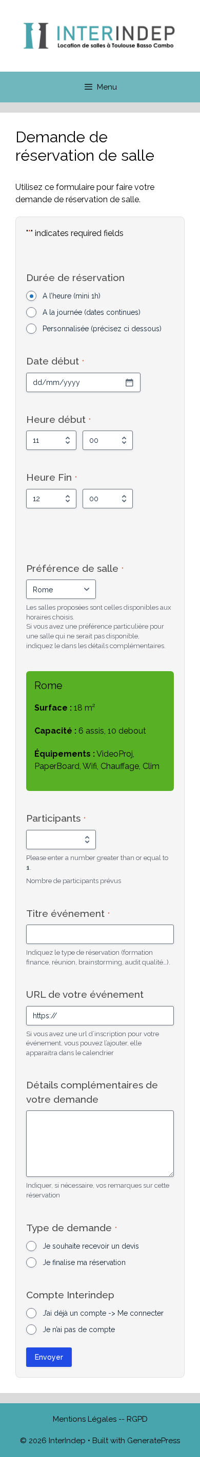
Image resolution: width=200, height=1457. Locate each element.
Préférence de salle (75, 568)
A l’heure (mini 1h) (72, 296)
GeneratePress (153, 1440)
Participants (56, 818)
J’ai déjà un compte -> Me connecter (103, 1313)
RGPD (137, 1419)
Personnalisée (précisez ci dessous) (102, 329)
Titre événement (68, 913)
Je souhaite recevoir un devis (91, 1246)
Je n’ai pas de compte (79, 1329)
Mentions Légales (85, 1419)
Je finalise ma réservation (84, 1262)
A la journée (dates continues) (92, 312)
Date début (55, 361)
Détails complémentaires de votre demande (92, 1091)
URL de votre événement (85, 994)
